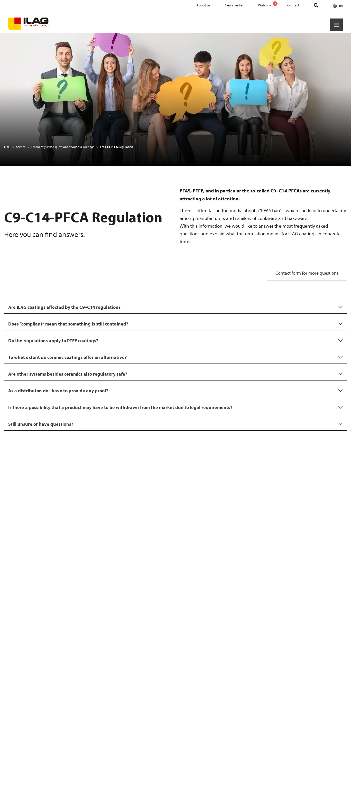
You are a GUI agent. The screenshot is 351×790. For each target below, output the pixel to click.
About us (203, 5)
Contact (293, 5)
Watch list (267, 4)
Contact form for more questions (306, 273)
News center (234, 5)
